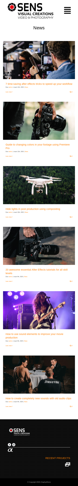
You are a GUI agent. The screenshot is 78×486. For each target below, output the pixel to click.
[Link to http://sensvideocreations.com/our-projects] (67, 464)
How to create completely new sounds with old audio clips (38, 398)
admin (10, 87)
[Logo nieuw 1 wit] (19, 428)
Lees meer (9, 92)
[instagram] (13, 444)
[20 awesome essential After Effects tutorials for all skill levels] (39, 246)
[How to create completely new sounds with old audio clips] (39, 375)
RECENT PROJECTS (57, 458)
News (26, 87)
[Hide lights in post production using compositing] (39, 185)
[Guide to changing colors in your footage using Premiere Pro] (39, 121)
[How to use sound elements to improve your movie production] (39, 310)
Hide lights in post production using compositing (33, 209)
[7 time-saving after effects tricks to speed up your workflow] (39, 60)
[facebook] (9, 444)
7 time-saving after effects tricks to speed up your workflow (39, 83)
